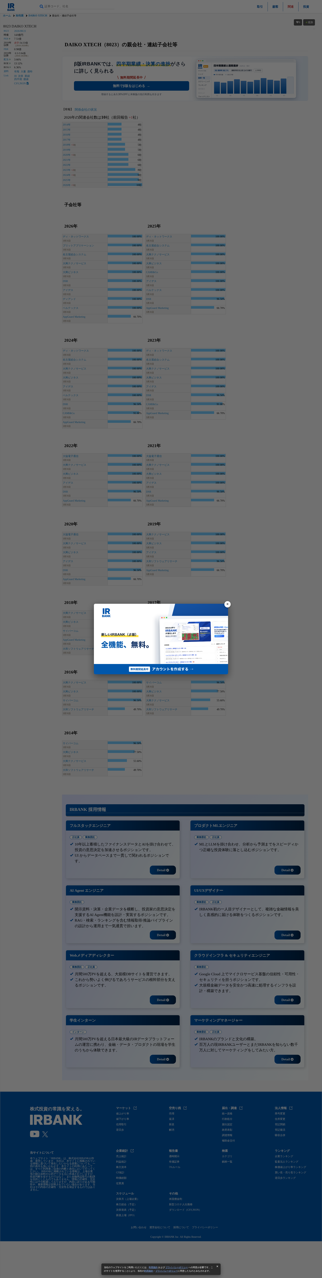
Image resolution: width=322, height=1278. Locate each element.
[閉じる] (227, 604)
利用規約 (153, 1267)
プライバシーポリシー (176, 1267)
